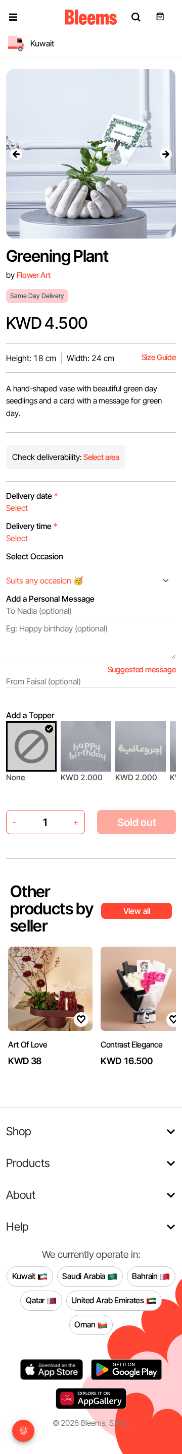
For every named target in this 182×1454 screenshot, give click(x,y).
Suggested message (142, 669)
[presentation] (16, 153)
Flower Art (33, 275)
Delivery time (32, 526)
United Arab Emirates (108, 1300)
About (20, 1194)
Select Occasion (34, 556)
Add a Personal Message (50, 599)
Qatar (36, 1300)
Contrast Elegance (132, 1044)
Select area (100, 457)
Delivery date (32, 496)
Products (28, 1163)
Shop (18, 1131)
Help (17, 1226)
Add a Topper (30, 715)
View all (136, 911)
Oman (85, 1324)
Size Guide (159, 357)
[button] (13, 17)
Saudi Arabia (84, 1276)
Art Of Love (27, 1044)
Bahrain (146, 1276)
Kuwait (24, 1276)
